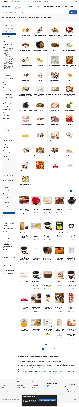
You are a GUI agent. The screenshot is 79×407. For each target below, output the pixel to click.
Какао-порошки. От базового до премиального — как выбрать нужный (9, 259)
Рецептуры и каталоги (49, 6)
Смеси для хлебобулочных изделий (40, 156)
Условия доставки (21, 387)
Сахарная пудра (69, 140)
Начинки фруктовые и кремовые (69, 95)
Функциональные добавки (69, 170)
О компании (4, 383)
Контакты (64, 6)
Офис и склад (5, 390)
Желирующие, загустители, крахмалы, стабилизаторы (69, 66)
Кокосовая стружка (25, 80)
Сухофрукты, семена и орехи (55, 35)
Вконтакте (48, 386)
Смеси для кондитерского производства (25, 156)
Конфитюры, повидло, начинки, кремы (25, 51)
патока (27, 371)
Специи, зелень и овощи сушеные (54, 156)
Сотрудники (4, 387)
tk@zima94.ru (69, 386)
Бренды (33, 387)
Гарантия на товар (21, 389)
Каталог (30, 6)
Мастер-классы (37, 6)
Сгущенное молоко (25, 35)
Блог (33, 383)
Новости (4, 385)
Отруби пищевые (55, 110)
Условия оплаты (20, 385)
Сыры (69, 155)
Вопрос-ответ (35, 385)
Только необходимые (44, 400)
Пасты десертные (69, 110)
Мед (70, 80)
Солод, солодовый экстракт (40, 50)
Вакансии (71, 6)
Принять (53, 400)
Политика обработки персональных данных (13, 404)
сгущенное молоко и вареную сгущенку (65, 371)
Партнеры (4, 392)
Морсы (69, 124)
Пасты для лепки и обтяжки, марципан (25, 125)
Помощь (19, 383)
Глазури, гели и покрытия (69, 35)
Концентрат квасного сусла (25, 110)
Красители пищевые (55, 80)
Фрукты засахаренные (40, 170)
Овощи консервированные (40, 110)
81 (52, 348)
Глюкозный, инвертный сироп (54, 66)
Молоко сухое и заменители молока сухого (40, 95)
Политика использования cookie (67, 404)
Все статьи (12, 254)
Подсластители (40, 140)
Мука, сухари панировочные (54, 94)
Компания (58, 6)
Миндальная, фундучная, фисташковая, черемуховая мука (25, 95)
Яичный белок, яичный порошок (25, 185)
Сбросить (9, 215)
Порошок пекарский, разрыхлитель (55, 141)
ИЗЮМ (54, 50)
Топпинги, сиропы (25, 170)
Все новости (12, 223)
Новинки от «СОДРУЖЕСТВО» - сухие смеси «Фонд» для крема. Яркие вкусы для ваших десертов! (8, 246)
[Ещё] (75, 6)
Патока (25, 140)
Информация (20, 381)
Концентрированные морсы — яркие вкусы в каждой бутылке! (8, 265)
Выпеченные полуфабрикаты (40, 66)
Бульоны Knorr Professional (69, 50)
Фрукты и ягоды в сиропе (55, 170)
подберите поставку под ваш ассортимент (33, 372)
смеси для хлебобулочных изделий (36, 371)
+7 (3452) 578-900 (71, 384)
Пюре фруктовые (40, 124)
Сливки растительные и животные (40, 36)
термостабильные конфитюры (50, 371)
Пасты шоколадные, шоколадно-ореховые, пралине (55, 125)
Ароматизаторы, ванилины (25, 65)
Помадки (40, 80)
